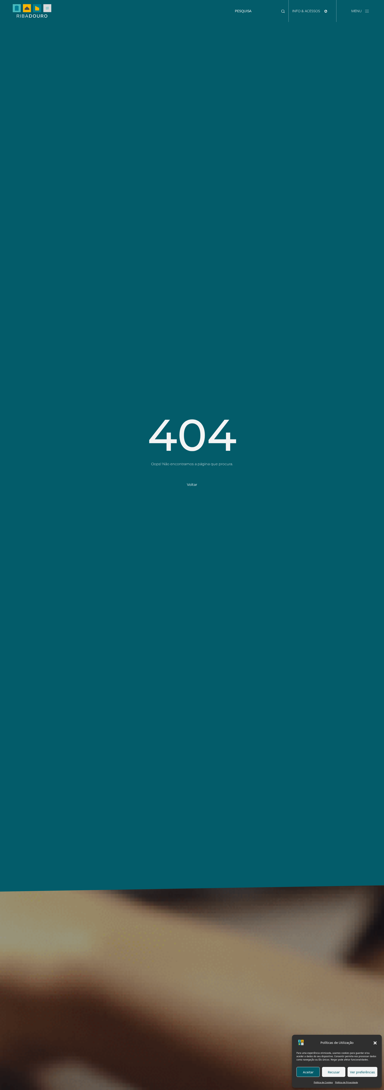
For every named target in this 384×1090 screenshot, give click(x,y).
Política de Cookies (323, 1082)
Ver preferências (362, 1072)
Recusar (334, 1072)
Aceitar (308, 1072)
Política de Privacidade (346, 1082)
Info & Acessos (306, 11)
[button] (375, 1042)
